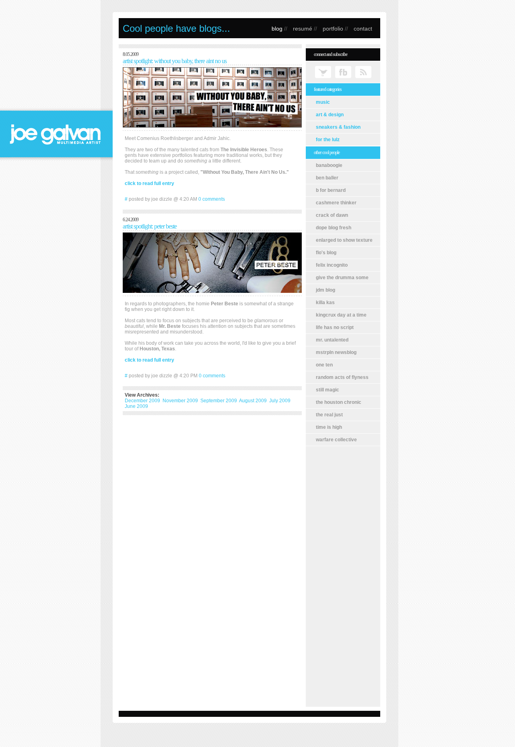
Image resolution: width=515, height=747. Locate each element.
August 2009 (253, 400)
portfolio (333, 28)
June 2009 (136, 406)
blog (277, 28)
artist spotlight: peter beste (150, 226)
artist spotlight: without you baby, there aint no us (175, 61)
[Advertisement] (343, 576)
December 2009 (142, 400)
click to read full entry (149, 183)
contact (363, 28)
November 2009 (180, 400)
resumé (302, 28)
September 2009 (218, 400)
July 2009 (279, 400)
